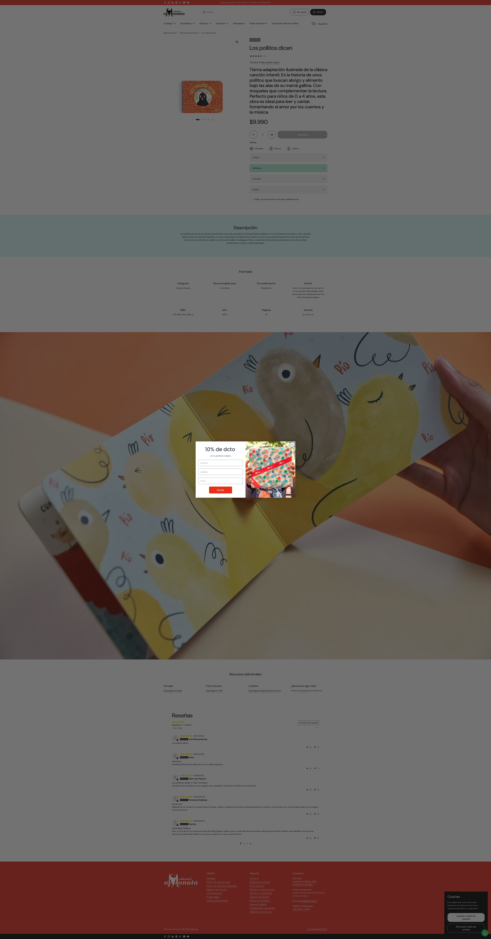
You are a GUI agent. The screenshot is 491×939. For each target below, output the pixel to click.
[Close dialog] (292, 444)
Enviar (220, 490)
